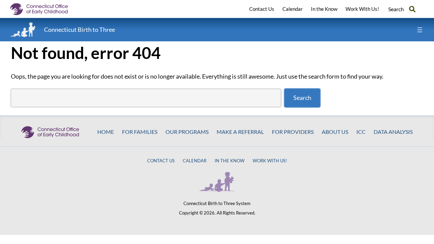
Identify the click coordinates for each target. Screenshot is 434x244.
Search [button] (396, 9)
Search (302, 97)
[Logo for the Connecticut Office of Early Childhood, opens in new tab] (44, 9)
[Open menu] (420, 30)
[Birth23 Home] (23, 29)
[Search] (412, 9)
